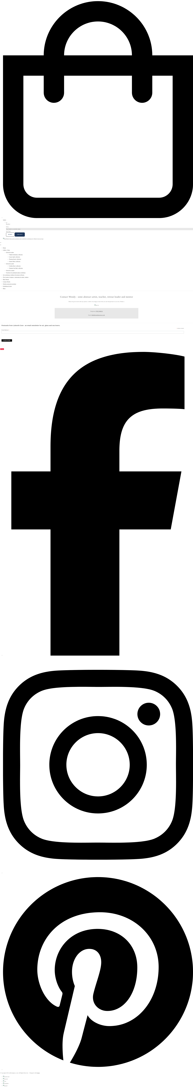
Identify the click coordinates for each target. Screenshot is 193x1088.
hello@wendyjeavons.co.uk (98, 315)
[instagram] (98, 872)
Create (38, 1073)
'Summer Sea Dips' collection (16, 268)
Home (4, 247)
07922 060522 (99, 311)
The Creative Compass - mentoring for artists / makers (15, 277)
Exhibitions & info (7, 286)
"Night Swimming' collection (16, 254)
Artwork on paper (10, 270)
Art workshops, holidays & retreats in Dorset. (13, 275)
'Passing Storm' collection (15, 259)
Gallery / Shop (6, 250)
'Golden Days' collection (15, 266)
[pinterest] (98, 1069)
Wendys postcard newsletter (9, 284)
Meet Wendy (6, 279)
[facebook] (98, 655)
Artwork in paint (10, 263)
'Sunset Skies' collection (14, 261)
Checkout (20, 234)
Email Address (5, 330)
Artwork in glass (10, 252)
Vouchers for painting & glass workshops (15, 272)
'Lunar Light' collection (14, 257)
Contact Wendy (6, 281)
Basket (10, 234)
